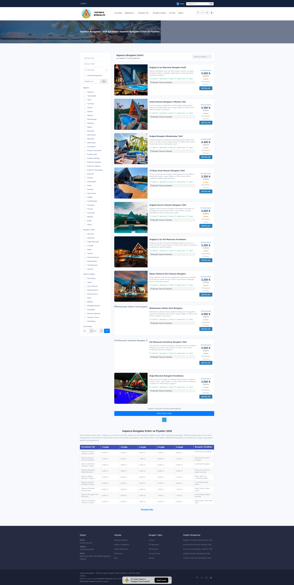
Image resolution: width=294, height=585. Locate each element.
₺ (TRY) (83, 3)
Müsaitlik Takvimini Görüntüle (162, 82)
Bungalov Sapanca (121, 540)
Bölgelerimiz (129, 13)
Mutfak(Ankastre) (93, 306)
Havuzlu (90, 269)
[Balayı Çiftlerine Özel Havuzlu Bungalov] (131, 286)
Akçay (89, 224)
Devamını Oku (147, 509)
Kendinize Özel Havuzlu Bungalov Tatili (197, 544)
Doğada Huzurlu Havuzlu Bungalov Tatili (167, 205)
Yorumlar (172, 13)
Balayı (89, 249)
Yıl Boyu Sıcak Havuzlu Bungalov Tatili (167, 171)
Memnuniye (91, 135)
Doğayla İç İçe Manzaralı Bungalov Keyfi (167, 67)
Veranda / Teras (93, 317)
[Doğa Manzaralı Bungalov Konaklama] (131, 388)
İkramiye (90, 189)
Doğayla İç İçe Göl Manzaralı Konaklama (167, 239)
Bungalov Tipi (143, 13)
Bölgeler (86, 88)
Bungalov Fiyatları (159, 13)
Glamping (90, 238)
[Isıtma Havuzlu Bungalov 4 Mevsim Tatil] (131, 114)
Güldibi (89, 197)
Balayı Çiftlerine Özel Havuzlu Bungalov (167, 274)
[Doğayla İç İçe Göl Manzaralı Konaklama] (131, 252)
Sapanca (90, 92)
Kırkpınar (90, 174)
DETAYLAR (205, 88)
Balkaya (90, 217)
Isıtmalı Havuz (92, 294)
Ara (211, 3)
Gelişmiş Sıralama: (200, 57)
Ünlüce (89, 107)
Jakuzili (90, 253)
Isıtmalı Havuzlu (93, 257)
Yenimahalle (91, 96)
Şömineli (90, 234)
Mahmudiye (91, 143)
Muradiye (90, 131)
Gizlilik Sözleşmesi (121, 549)
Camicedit (91, 213)
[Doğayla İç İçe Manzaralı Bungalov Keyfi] (131, 80)
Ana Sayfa (118, 13)
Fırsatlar (90, 245)
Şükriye (90, 111)
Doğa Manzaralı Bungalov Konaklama (166, 376)
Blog (115, 558)
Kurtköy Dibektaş (93, 158)
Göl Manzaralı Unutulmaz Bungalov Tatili (168, 342)
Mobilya (90, 302)
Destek (182, 4)
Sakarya (90, 115)
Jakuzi (89, 282)
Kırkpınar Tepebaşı (94, 162)
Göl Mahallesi (92, 201)
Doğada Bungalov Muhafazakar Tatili (166, 136)
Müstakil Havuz (92, 290)
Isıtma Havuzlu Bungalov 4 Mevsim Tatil (167, 102)
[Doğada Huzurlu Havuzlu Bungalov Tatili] (131, 217)
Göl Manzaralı (92, 265)
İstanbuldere (91, 182)
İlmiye (89, 185)
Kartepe (90, 178)
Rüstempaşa (91, 119)
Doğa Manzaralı (93, 242)
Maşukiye (90, 139)
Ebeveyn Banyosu (93, 313)
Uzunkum (90, 104)
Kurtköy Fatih (92, 154)
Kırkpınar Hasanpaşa (95, 170)
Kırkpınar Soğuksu (94, 166)
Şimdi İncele (161, 580)
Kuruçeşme (91, 146)
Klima (89, 298)
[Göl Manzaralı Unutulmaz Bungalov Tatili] (131, 340)
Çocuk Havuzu (92, 286)
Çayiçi (89, 220)
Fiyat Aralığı (87, 326)
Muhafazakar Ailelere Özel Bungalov (165, 308)
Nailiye (89, 127)
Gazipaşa (90, 205)
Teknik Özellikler (89, 274)
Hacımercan (91, 193)
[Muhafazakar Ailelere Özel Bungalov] (131, 306)
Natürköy (90, 123)
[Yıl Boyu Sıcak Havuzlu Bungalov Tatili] (131, 183)
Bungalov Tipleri (89, 230)
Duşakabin (91, 309)
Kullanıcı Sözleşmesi (121, 544)
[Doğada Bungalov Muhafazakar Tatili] (131, 148)
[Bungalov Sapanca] (95, 13)
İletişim (180, 13)
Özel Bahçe (91, 321)
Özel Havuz (91, 278)
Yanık (89, 100)
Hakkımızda (118, 553)
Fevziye (90, 209)
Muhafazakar (92, 261)
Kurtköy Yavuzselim (94, 150)
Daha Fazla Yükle (164, 413)
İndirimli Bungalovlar (94, 75)
